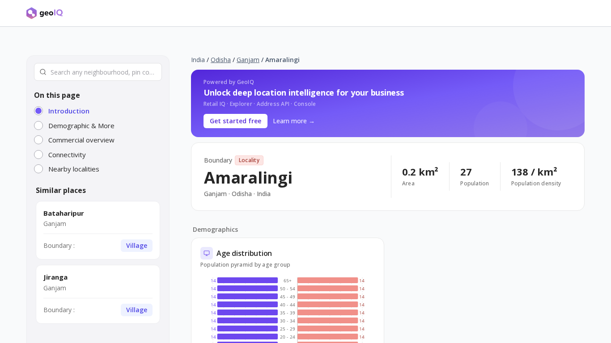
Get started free (235, 121)
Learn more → (294, 121)
